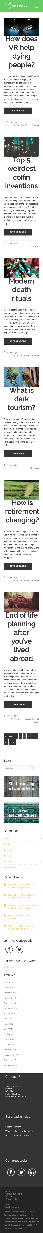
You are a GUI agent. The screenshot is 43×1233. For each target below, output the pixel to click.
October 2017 (10, 1060)
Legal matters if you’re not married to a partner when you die (23, 906)
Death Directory (13, 1207)
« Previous (9, 736)
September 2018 (11, 1008)
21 (6, 742)
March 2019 (9, 988)
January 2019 (10, 998)
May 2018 (8, 1029)
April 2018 (8, 1034)
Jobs (7, 1204)
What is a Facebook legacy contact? (20, 917)
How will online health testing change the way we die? (21, 896)
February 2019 (10, 993)
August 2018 (9, 1013)
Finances (27, 719)
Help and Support (13, 1193)
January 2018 (10, 1050)
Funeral (27, 355)
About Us (9, 1191)
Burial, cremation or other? (17, 1135)
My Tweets (8, 967)
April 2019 (8, 982)
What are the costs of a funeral (19, 1131)
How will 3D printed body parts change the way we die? (22, 885)
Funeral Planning (13, 1126)
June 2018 (8, 1024)
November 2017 (11, 1055)
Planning (35, 125)
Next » (12, 742)
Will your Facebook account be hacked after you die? (22, 927)
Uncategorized (10, 867)
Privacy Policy (11, 1199)
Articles (20, 125)
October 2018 (10, 1003)
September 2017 (11, 1065)
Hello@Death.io (12, 1093)
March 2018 (9, 1039)
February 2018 (10, 1045)
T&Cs (8, 1201)
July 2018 (8, 1019)
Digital (28, 125)
